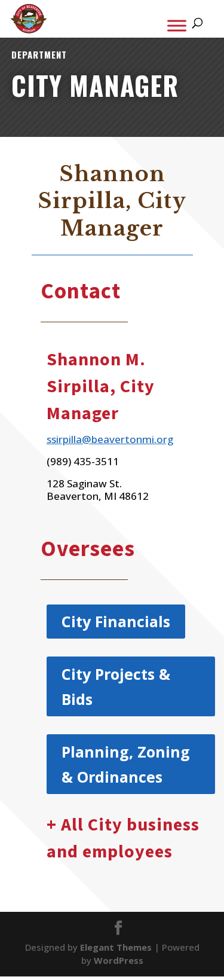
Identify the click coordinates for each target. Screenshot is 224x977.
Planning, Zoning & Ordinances (126, 764)
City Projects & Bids (116, 687)
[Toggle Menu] (176, 25)
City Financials (116, 621)
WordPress (118, 960)
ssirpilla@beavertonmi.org (110, 439)
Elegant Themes (116, 947)
